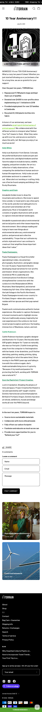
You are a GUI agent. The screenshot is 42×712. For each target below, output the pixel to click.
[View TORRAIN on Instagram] (4, 681)
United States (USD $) (9, 694)
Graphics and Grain (9, 190)
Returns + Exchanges (10, 628)
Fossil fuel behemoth (13, 573)
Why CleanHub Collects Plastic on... (16, 651)
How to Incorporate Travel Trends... (16, 654)
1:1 (3, 612)
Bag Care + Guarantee (11, 620)
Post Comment (11, 491)
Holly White (7, 148)
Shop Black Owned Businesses (17, 533)
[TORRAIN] (21, 8)
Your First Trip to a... (10, 658)
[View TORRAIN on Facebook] (14, 681)
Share (9, 447)
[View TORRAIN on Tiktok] (9, 681)
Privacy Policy (8, 640)
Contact (5, 616)
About (4, 604)
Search (5, 632)
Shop (4, 608)
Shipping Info (7, 624)
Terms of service (9, 636)
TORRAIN (10, 698)
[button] (21, 709)
